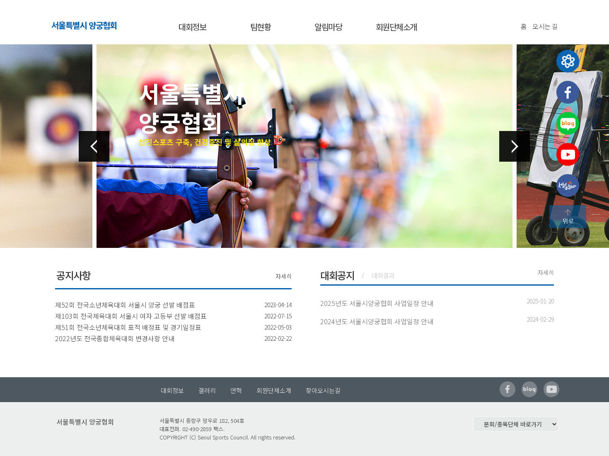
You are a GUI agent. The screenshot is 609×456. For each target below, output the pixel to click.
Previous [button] (94, 146)
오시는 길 (545, 26)
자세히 (284, 276)
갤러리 (207, 390)
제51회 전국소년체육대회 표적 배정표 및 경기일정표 (128, 327)
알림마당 (328, 27)
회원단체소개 (396, 27)
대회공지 (337, 275)
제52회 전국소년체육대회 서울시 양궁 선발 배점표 (125, 305)
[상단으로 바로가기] (567, 216)
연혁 (236, 390)
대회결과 (383, 275)
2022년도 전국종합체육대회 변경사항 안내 (114, 338)
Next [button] (514, 146)
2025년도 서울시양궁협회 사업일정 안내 (376, 303)
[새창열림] (567, 61)
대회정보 (192, 27)
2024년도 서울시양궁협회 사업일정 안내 (376, 321)
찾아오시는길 (323, 390)
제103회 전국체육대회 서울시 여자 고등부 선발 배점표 (131, 316)
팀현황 (260, 27)
